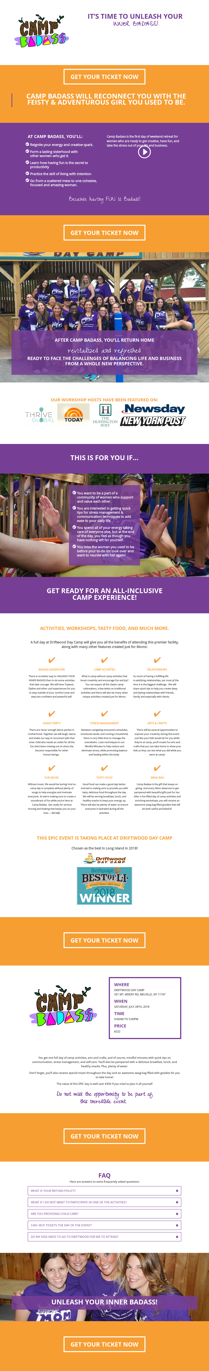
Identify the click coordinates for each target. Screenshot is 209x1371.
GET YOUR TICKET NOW (104, 77)
